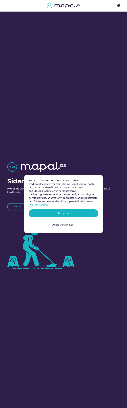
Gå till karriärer (20, 207)
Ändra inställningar (63, 224)
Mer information (38, 205)
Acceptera (63, 213)
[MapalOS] (63, 6)
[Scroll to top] (120, 401)
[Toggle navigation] (9, 6)
